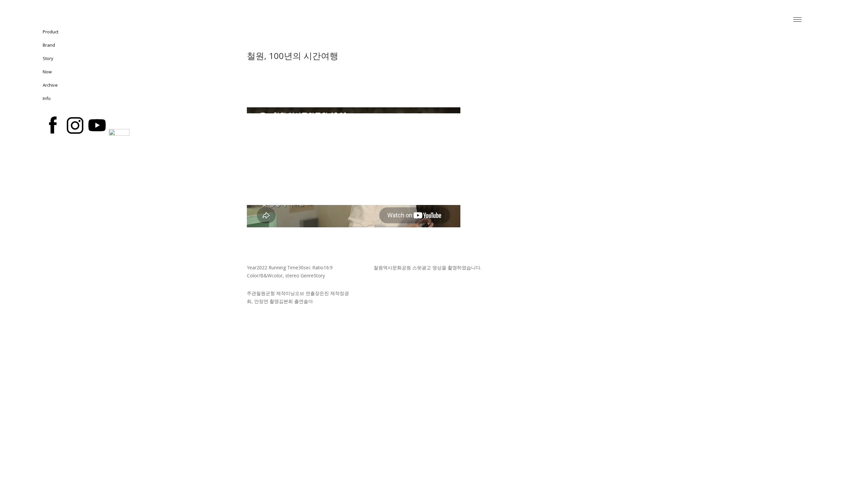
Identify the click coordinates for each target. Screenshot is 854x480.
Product (50, 32)
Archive (50, 85)
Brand (49, 45)
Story (48, 58)
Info (47, 98)
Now (47, 72)
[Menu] (797, 19)
